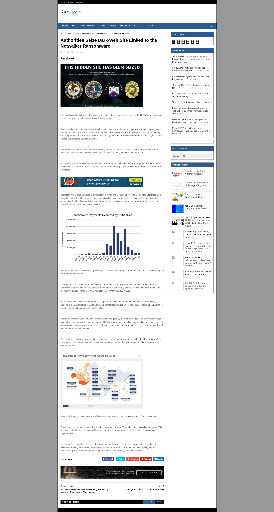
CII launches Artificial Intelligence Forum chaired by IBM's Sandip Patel (190, 69)
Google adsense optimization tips (193, 195)
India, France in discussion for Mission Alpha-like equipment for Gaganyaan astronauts (190, 111)
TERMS (101, 26)
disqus (160, 502)
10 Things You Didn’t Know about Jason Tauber (198, 273)
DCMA (150, 26)
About (70, 2)
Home (63, 2)
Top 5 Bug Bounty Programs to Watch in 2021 (198, 207)
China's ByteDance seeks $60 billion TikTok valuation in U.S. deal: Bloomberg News (198, 221)
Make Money (88, 26)
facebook (149, 502)
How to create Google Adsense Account (196, 172)
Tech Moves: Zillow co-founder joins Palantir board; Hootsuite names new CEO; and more (190, 59)
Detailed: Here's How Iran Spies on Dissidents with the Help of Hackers (190, 121)
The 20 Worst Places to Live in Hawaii (190, 102)
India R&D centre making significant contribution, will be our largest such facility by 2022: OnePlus (198, 247)
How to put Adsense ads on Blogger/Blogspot (197, 184)
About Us (125, 26)
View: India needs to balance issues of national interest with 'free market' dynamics (198, 261)
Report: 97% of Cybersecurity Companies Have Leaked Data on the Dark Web (191, 131)
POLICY (112, 26)
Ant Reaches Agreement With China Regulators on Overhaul (190, 78)
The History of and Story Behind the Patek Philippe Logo (198, 234)
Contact (79, 2)
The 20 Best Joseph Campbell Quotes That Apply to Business (196, 286)
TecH (74, 26)
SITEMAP (138, 26)
